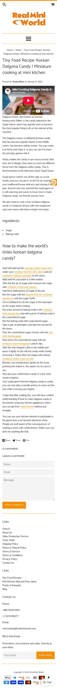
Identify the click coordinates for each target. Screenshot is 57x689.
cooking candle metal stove (38, 268)
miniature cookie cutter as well (18, 358)
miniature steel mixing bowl (16, 343)
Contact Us (8, 562)
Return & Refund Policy (14, 547)
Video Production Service (15, 536)
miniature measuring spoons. (22, 287)
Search (6, 528)
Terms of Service (11, 551)
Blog (4, 589)
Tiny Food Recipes (12, 577)
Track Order (8, 540)
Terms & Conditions (12, 555)
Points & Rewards (11, 585)
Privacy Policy (9, 559)
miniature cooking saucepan (16, 275)
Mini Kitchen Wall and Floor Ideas (19, 581)
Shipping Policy (10, 544)
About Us (7, 532)
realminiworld (27, 406)
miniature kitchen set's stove (29, 271)
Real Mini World (37, 672)
